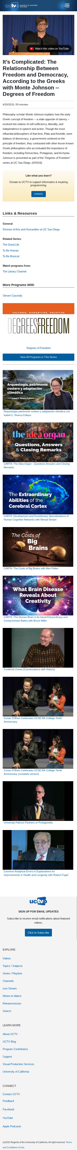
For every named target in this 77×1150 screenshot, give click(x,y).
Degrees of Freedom (39, 347)
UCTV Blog (9, 1041)
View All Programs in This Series (38, 357)
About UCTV (10, 1034)
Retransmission (12, 1003)
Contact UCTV (11, 1094)
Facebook (8, 1109)
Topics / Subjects (13, 965)
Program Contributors (15, 1049)
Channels (8, 980)
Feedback (8, 1100)
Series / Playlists (12, 973)
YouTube (8, 1117)
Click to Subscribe (38, 932)
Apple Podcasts (12, 1126)
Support (7, 1056)
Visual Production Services (18, 1064)
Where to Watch (12, 995)
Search (7, 1010)
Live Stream (10, 988)
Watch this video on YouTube (49, 49)
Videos (7, 958)
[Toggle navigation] (67, 5)
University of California (16, 1071)
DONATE (38, 194)
